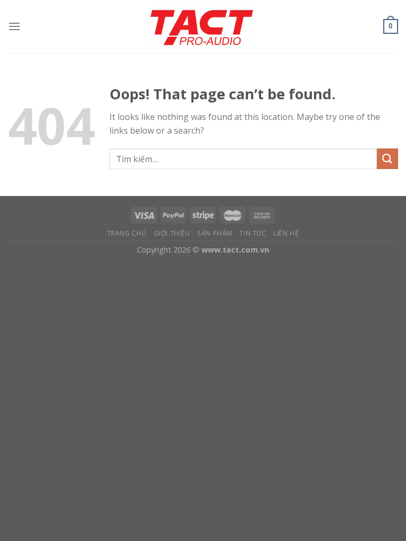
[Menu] (14, 26)
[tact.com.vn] (203, 26)
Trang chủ (127, 233)
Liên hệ (286, 233)
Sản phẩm (215, 233)
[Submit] (387, 158)
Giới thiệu (172, 233)
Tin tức (252, 233)
